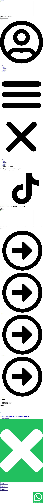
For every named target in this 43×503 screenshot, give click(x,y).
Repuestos (4, 70)
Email (1, 208)
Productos (3, 160)
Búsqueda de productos (3, 16)
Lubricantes (4, 68)
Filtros (4, 67)
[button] (21, 115)
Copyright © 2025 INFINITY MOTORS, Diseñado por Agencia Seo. (14, 416)
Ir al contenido (2, 0)
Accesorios (4, 163)
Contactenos (3, 71)
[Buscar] (0, 17)
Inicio (2, 65)
